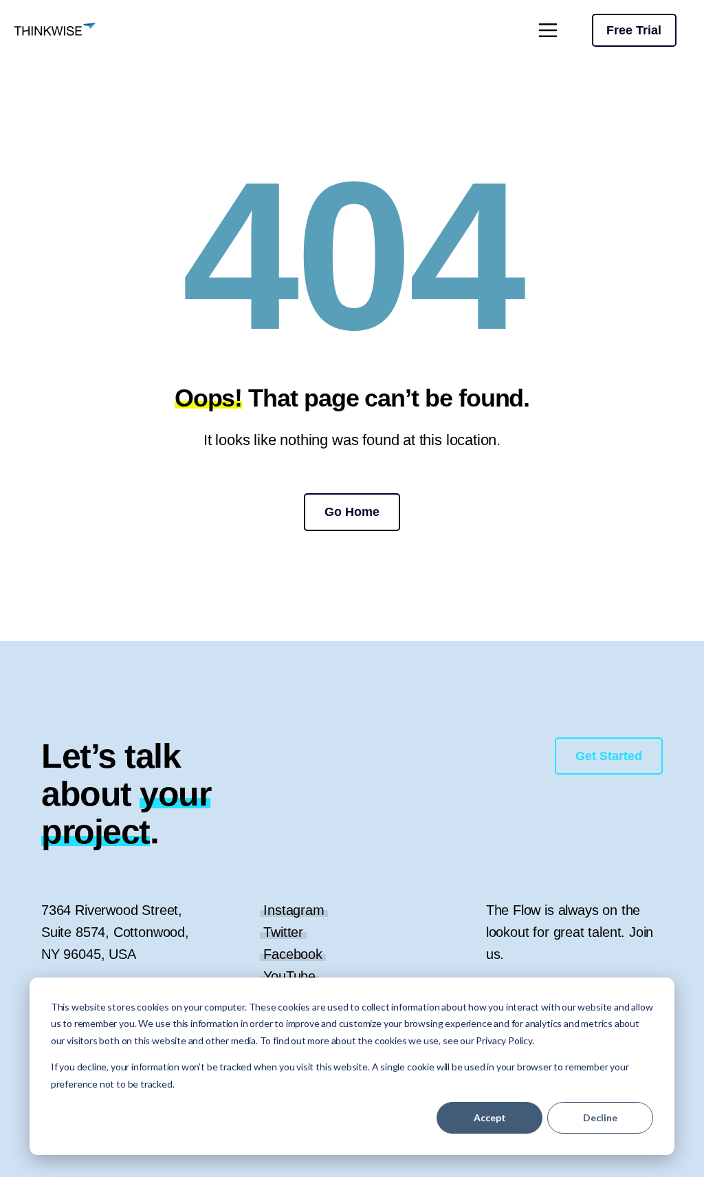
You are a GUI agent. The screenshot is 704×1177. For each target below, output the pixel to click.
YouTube (289, 976)
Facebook (292, 954)
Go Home (352, 512)
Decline (600, 1117)
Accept (490, 1117)
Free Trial (633, 30)
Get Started (608, 756)
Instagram (293, 910)
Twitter (283, 932)
